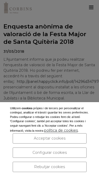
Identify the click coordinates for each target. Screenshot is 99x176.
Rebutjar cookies (49, 166)
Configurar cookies (49, 152)
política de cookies (61, 130)
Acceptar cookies (49, 138)
